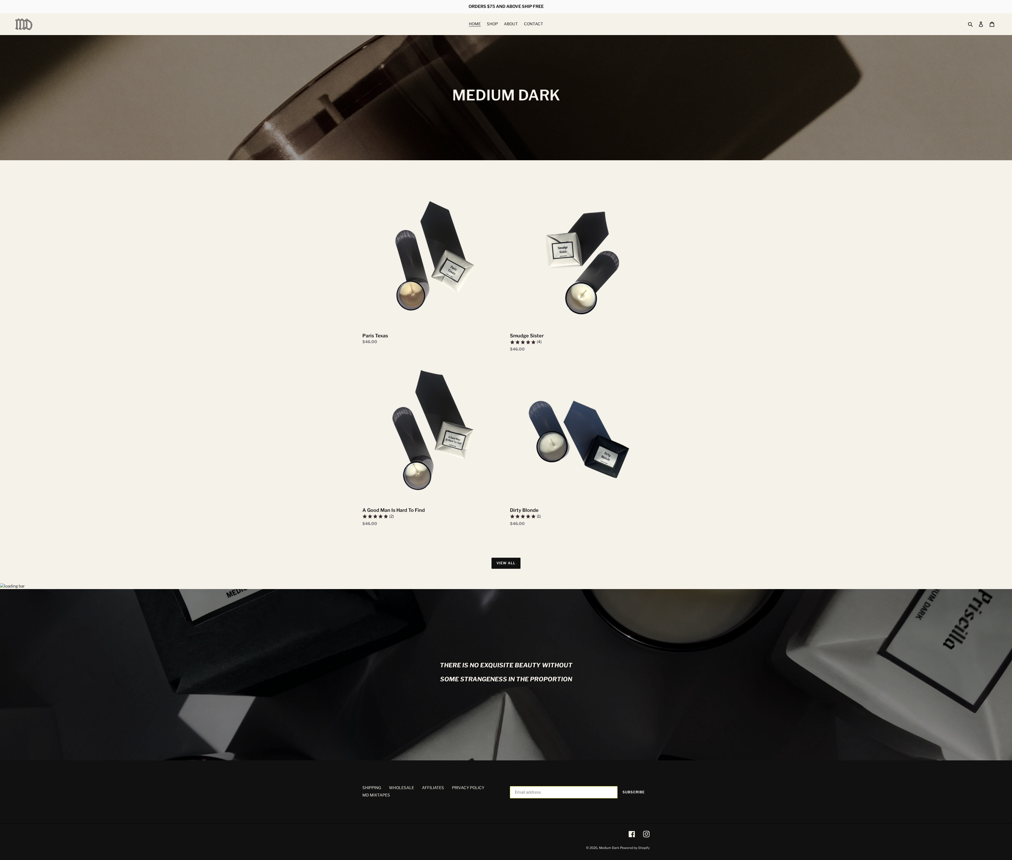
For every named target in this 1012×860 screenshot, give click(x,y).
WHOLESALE (401, 787)
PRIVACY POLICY (468, 787)
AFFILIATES (433, 787)
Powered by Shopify (635, 848)
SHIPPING (371, 787)
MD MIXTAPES (376, 795)
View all (506, 563)
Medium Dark (609, 848)
